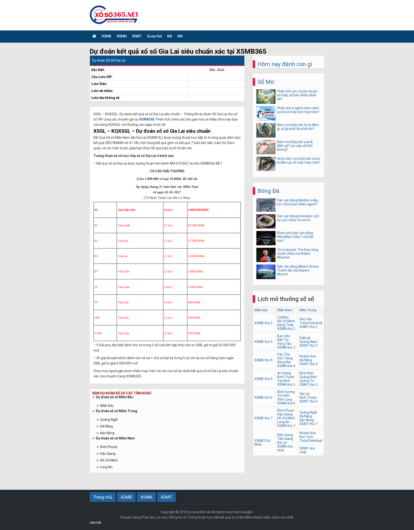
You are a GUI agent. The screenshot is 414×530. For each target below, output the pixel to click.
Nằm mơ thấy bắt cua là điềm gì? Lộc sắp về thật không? (295, 145)
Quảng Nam (308, 342)
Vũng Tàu (284, 344)
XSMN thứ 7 (286, 426)
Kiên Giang (285, 435)
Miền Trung (307, 310)
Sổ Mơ (266, 82)
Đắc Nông (107, 433)
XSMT (137, 36)
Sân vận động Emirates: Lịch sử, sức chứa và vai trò (298, 218)
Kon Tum (306, 437)
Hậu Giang (107, 453)
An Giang (284, 373)
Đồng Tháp (285, 325)
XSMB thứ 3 (263, 342)
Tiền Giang (285, 439)
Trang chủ (102, 497)
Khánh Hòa (307, 356)
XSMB (106, 36)
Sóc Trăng (285, 358)
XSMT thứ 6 (308, 401)
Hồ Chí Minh (109, 460)
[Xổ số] (94, 36)
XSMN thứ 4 (286, 366)
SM (180, 36)
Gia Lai (304, 394)
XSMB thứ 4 (263, 360)
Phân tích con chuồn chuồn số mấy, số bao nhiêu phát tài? (297, 95)
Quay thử (154, 36)
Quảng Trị (306, 381)
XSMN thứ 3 (286, 347)
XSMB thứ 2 (263, 323)
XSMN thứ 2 (286, 329)
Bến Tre (283, 340)
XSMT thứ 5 (308, 384)
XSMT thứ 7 (308, 424)
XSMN (122, 36)
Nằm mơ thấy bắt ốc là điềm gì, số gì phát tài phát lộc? (298, 127)
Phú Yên (305, 319)
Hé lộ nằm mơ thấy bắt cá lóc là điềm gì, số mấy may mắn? (298, 160)
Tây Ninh (283, 381)
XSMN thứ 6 (286, 403)
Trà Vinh (283, 396)
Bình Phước (108, 447)
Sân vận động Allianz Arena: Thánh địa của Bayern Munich (298, 270)
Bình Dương (286, 392)
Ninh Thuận (308, 397)
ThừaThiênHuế (310, 323)
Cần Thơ (283, 354)
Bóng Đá (268, 191)
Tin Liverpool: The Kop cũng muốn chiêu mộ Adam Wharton (297, 253)
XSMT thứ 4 (308, 364)
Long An (106, 467)
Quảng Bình (308, 377)
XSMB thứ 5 (263, 379)
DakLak (304, 338)
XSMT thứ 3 (308, 345)
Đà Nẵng (106, 426)
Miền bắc (261, 310)
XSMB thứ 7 (263, 418)
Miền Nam (284, 310)
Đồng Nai (284, 362)
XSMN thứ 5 (286, 384)
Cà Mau (283, 317)
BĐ (169, 36)
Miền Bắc (107, 406)
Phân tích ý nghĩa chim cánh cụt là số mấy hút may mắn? (298, 110)
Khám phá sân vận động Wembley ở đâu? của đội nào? (295, 236)
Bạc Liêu (283, 336)
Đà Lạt (282, 442)
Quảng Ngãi (109, 419)
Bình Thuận (285, 377)
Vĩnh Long (284, 399)
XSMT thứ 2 (308, 327)
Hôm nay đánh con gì (285, 64)
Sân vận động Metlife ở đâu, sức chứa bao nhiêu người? (298, 202)
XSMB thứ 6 (263, 397)
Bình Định (306, 373)
